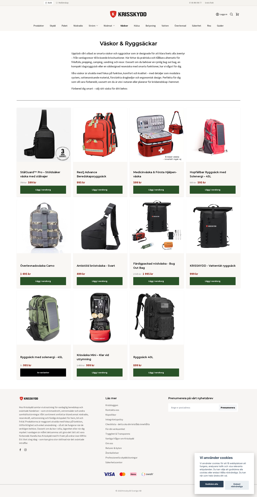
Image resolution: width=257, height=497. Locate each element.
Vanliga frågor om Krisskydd (119, 438)
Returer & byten (113, 448)
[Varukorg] (237, 14)
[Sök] (231, 14)
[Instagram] (25, 450)
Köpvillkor (110, 414)
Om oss (109, 443)
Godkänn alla (211, 484)
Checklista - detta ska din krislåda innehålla (127, 424)
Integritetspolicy (114, 419)
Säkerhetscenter (113, 462)
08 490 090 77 (196, 2)
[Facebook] (20, 450)
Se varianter (43, 372)
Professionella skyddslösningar (121, 457)
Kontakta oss (112, 409)
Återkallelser (112, 452)
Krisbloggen (111, 405)
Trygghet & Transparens (117, 433)
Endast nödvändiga (237, 485)
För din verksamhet (115, 428)
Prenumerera (228, 407)
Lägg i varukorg (43, 189)
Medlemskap (64, 2)
